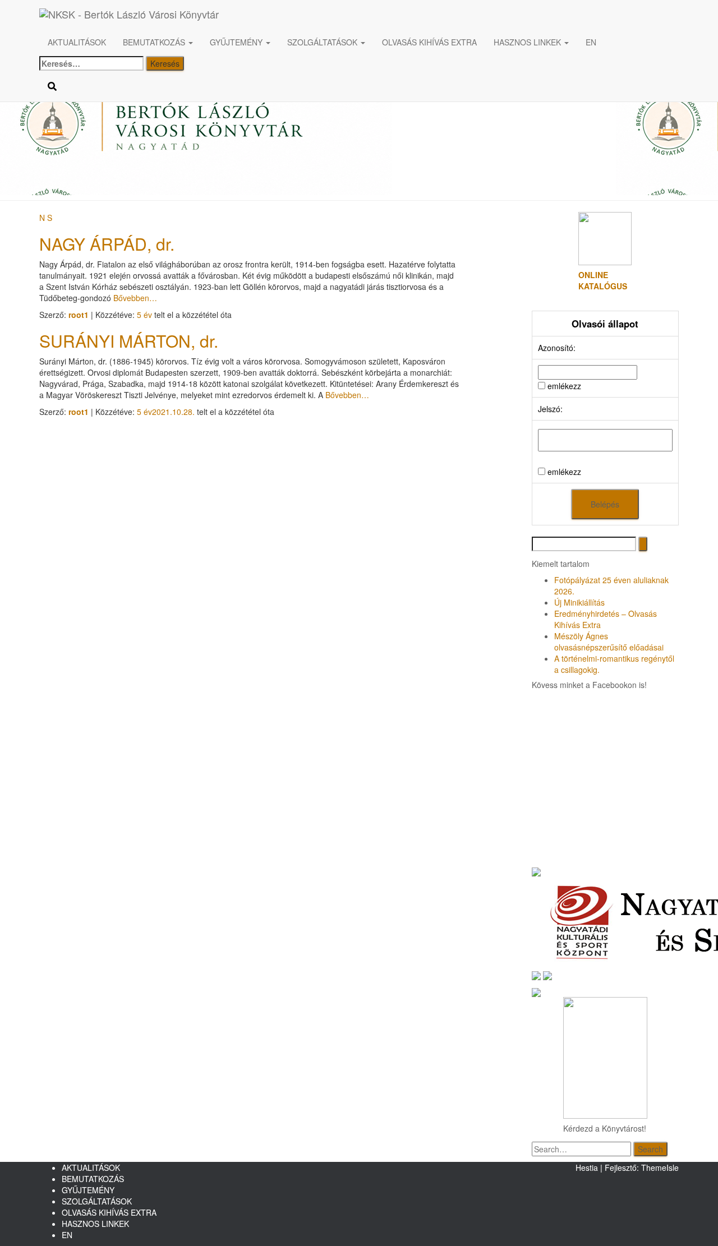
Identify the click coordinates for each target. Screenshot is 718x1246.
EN (591, 42)
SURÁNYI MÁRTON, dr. (128, 341)
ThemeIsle (660, 1167)
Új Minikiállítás (579, 602)
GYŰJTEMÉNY (237, 42)
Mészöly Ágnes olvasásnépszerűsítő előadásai (609, 641)
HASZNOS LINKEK (528, 42)
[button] (190, 42)
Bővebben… (134, 297)
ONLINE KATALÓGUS (602, 280)
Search (650, 1149)
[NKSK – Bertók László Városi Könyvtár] (252, 14)
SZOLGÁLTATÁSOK (323, 42)
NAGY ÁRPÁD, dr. (106, 244)
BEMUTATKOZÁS (155, 42)
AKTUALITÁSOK (77, 42)
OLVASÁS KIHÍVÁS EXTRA (429, 42)
